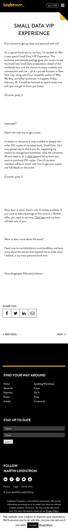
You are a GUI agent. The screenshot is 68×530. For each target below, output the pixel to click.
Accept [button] (32, 525)
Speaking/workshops (44, 384)
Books (6, 397)
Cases (37, 388)
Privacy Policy (52, 511)
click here (32, 156)
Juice (30, 486)
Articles (7, 401)
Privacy (6, 486)
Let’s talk (52, 5)
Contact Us (39, 401)
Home (6, 384)
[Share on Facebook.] (7, 313)
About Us (8, 388)
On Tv (37, 392)
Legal (15, 486)
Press (36, 397)
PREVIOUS (10, 334)
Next (60, 334)
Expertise (7, 392)
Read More (45, 525)
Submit (8, 441)
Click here (40, 217)
